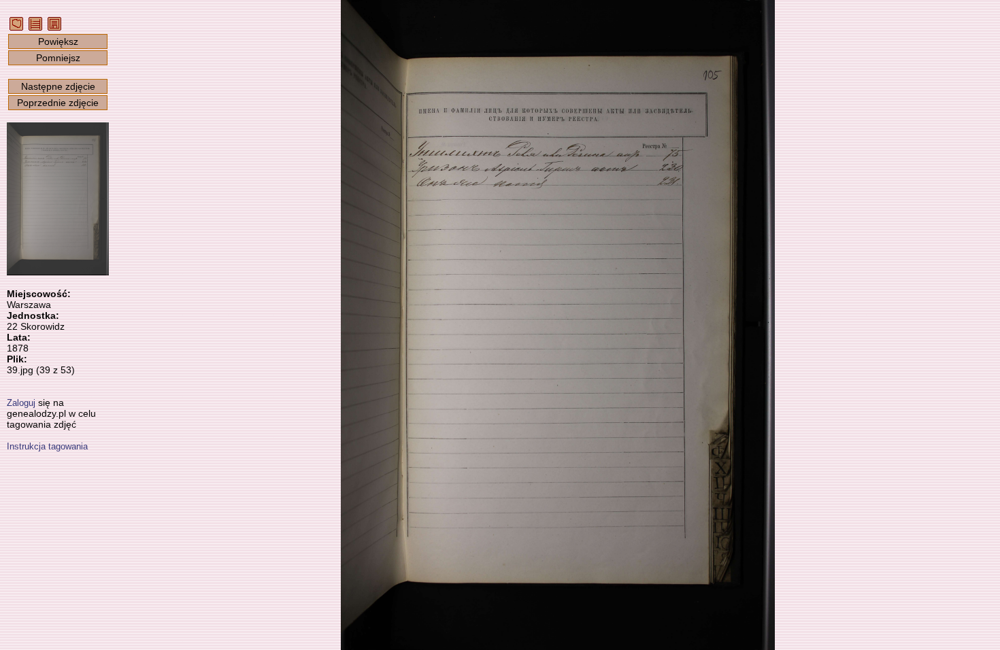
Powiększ (58, 41)
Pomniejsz (58, 57)
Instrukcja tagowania (47, 446)
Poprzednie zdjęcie (58, 102)
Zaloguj (21, 403)
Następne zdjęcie (58, 86)
